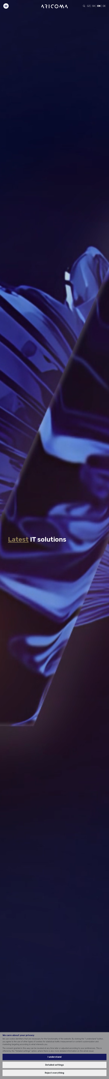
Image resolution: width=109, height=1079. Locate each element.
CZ (88, 6)
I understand (54, 1057)
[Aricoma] (54, 6)
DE (104, 6)
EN (98, 6)
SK (93, 6)
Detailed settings (54, 1065)
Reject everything (54, 1073)
